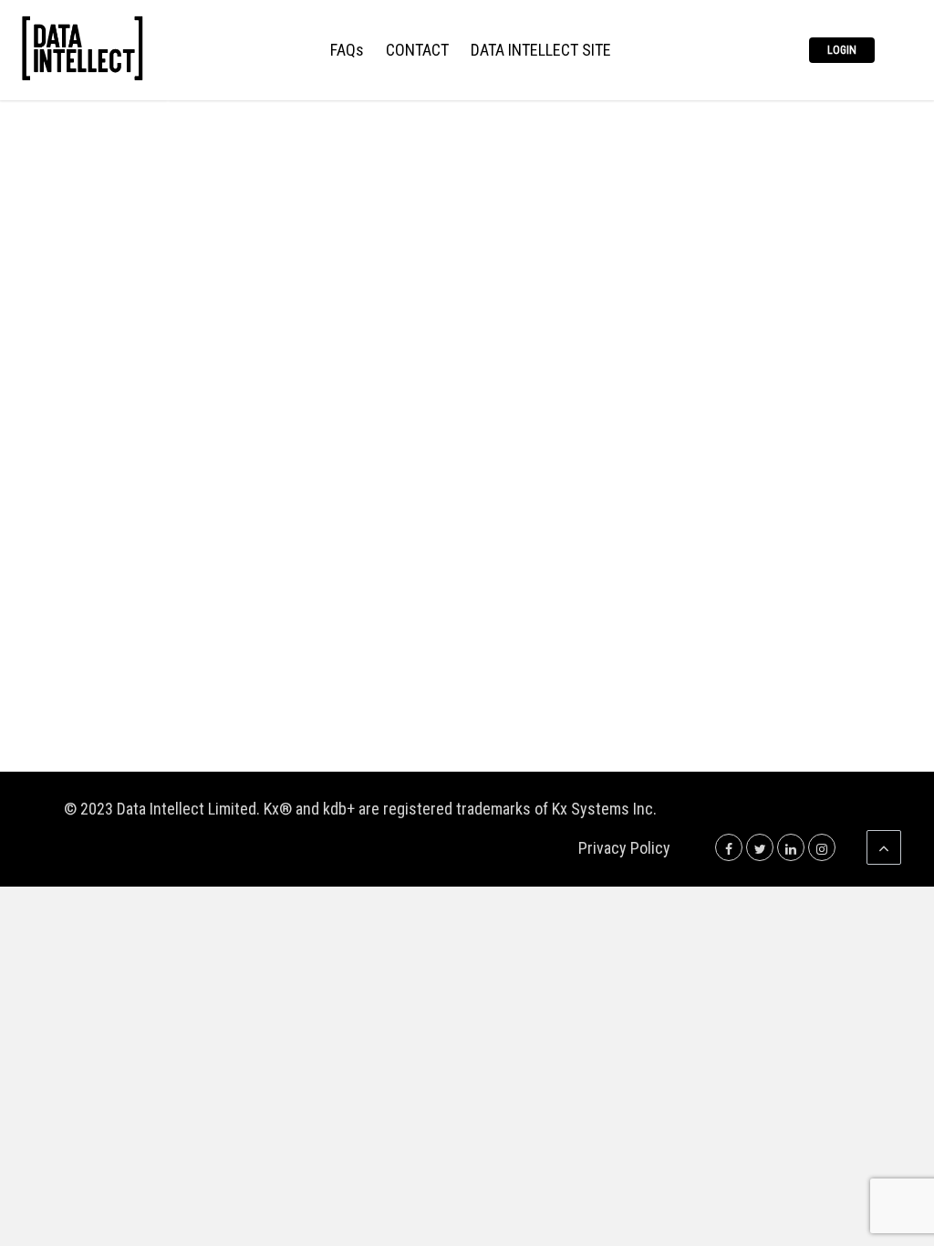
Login (841, 50)
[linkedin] (790, 847)
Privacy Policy (624, 847)
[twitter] (759, 847)
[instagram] (821, 847)
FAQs (347, 50)
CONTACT (417, 50)
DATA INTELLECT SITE (541, 50)
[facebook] (728, 847)
